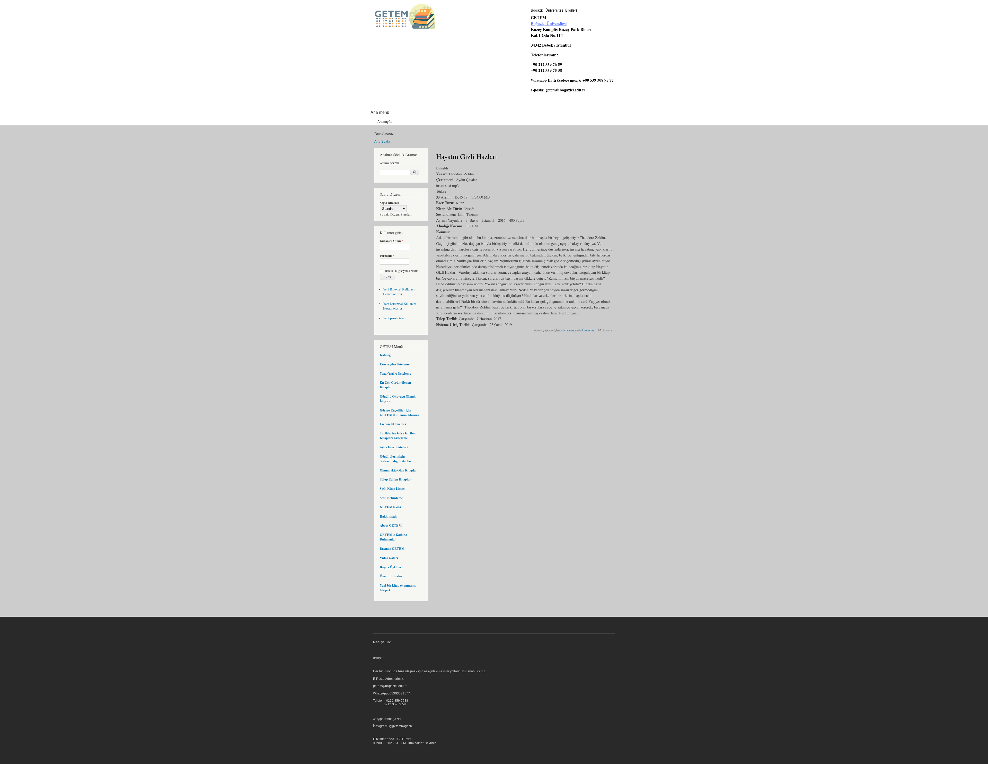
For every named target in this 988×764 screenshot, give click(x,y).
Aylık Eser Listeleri (394, 447)
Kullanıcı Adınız (391, 241)
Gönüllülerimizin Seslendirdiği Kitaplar (395, 458)
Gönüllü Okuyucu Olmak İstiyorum (398, 398)
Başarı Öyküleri (391, 567)
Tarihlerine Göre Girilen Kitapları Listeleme (398, 435)
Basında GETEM (392, 548)
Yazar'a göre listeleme (395, 373)
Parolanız (387, 256)
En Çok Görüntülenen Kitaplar (395, 384)
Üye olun (588, 330)
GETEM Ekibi (390, 507)
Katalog (385, 355)
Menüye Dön (382, 642)
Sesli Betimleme (391, 497)
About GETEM (391, 525)
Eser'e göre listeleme (395, 364)
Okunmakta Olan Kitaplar (398, 470)
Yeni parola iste (393, 318)
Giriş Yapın (566, 330)
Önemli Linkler (391, 576)
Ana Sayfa (382, 141)
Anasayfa (384, 121)
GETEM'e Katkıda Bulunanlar (393, 537)
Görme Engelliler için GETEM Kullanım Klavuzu (399, 412)
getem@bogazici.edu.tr (565, 90)
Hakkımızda (388, 516)
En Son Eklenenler (393, 424)
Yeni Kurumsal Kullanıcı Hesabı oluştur (399, 306)
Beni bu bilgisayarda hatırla (401, 271)
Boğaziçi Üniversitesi (549, 23)
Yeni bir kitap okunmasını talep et (398, 587)
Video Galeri (389, 557)
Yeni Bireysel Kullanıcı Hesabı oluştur (399, 291)
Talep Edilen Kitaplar (395, 479)
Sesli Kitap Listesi (392, 488)
